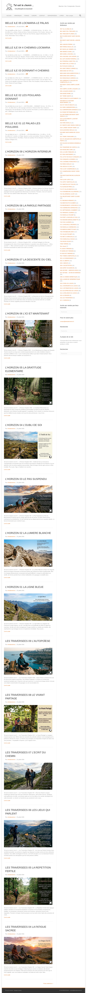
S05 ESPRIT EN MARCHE (67, 268)
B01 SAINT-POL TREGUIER (67, 31)
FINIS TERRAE (64, 244)
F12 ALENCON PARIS (66, 186)
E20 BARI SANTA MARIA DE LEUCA (69, 132)
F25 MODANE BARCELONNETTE (69, 219)
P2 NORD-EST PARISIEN (67, 251)
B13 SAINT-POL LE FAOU (67, 63)
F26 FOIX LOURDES (65, 222)
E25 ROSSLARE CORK (66, 149)
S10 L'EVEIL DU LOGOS (66, 283)
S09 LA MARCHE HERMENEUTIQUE (70, 279)
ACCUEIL (9, 15)
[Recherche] (80, 15)
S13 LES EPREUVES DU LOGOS (69, 290)
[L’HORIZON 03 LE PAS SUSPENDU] (28, 499)
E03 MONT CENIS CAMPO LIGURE (69, 84)
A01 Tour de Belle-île (65, 29)
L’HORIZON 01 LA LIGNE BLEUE (24, 587)
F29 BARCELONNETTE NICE (68, 229)
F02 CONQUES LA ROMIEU (67, 159)
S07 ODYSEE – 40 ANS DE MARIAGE (70, 272)
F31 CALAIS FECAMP (66, 234)
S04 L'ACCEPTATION (66, 265)
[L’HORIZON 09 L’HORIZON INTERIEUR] (28, 171)
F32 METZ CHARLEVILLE (67, 236)
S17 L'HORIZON (64, 300)
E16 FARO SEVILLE (65, 122)
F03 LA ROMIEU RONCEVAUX (68, 161)
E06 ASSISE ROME (65, 93)
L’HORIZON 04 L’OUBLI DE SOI (23, 425)
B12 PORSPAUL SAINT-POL (67, 61)
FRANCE (26, 15)
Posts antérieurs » (48, 983)
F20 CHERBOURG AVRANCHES (69, 207)
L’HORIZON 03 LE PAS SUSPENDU (26, 479)
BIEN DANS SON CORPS (67, 75)
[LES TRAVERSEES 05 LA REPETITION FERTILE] (28, 891)
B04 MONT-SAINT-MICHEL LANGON (70, 40)
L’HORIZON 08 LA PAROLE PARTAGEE (28, 205)
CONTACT (42, 15)
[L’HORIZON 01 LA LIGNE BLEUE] (28, 607)
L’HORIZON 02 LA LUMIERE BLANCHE (28, 533)
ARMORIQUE (18, 15)
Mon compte (69, 15)
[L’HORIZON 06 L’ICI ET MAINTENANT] (28, 333)
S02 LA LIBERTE (64, 260)
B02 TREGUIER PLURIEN (67, 33)
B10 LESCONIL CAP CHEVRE (68, 56)
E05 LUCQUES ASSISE (66, 91)
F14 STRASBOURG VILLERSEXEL (69, 191)
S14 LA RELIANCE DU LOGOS (68, 293)
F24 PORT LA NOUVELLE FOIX (68, 217)
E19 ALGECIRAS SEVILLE (67, 130)
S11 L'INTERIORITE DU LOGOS (69, 285)
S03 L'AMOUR (64, 263)
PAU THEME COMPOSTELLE (68, 256)
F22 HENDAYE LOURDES (67, 212)
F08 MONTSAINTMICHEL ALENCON (70, 175)
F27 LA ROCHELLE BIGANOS (68, 224)
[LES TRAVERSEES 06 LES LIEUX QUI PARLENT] (28, 833)
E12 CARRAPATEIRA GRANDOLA (69, 109)
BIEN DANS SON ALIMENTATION (69, 73)
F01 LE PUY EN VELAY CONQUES (69, 157)
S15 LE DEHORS (64, 295)
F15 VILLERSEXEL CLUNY (67, 194)
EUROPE (34, 15)
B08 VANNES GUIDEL (66, 51)
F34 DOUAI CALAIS (65, 241)
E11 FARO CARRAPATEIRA (67, 107)
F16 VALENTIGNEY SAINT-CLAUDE (70, 196)
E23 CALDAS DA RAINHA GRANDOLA (70, 143)
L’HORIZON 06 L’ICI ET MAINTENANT (27, 313)
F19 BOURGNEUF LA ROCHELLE (69, 205)
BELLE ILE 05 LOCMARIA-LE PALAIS (27, 23)
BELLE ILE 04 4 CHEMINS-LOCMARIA (27, 47)
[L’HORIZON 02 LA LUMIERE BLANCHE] (28, 553)
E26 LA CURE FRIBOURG (67, 152)
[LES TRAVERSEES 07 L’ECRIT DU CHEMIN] (28, 776)
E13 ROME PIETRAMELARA (67, 112)
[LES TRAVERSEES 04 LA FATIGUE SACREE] (28, 950)
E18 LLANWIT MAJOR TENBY (68, 127)
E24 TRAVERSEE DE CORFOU (68, 147)
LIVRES (61, 15)
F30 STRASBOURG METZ (67, 231)
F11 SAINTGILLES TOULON (67, 184)
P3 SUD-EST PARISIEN (66, 253)
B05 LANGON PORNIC (66, 44)
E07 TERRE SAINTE (65, 96)
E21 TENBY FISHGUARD (67, 136)
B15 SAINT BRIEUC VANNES (68, 68)
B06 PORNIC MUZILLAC (66, 46)
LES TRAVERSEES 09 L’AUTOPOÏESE (27, 641)
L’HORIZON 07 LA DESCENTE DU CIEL (28, 259)
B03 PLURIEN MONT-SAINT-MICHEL (70, 36)
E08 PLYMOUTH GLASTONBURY (69, 98)
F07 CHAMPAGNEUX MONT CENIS (69, 171)
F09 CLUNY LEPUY (65, 179)
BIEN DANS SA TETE (66, 71)
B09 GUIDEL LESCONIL (66, 54)
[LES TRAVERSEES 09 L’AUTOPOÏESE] (28, 661)
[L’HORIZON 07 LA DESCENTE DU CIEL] (28, 279)
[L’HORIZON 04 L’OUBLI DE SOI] (28, 445)
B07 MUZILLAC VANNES (66, 49)
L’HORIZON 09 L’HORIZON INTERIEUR (28, 151)
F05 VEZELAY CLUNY (66, 166)
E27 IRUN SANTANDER (66, 154)
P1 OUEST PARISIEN (66, 248)
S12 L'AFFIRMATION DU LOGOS (69, 288)
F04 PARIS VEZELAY (65, 164)
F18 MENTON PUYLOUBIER (68, 203)
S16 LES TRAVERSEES (66, 297)
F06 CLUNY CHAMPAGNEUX (68, 169)
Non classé (63, 246)
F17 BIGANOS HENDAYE (67, 200)
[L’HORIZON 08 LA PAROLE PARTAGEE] (28, 225)
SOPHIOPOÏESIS (52, 15)
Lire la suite (8, 38)
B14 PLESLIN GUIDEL (66, 66)
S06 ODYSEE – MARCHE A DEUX (69, 270)
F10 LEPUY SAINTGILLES (67, 182)
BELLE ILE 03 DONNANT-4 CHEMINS (27, 70)
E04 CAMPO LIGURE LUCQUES (69, 88)
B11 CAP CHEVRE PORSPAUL (68, 59)
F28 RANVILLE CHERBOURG (68, 227)
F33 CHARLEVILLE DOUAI (67, 239)
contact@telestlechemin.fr (67, 321)
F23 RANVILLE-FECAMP (67, 215)
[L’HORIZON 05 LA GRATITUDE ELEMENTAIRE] (28, 391)
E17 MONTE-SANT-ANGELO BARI (69, 125)
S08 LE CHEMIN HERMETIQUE (68, 277)
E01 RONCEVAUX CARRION (68, 78)
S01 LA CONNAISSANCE (67, 258)
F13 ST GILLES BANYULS (67, 189)
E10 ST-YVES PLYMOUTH (67, 105)
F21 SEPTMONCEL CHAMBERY (69, 210)
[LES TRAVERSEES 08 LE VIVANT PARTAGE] (28, 718)
